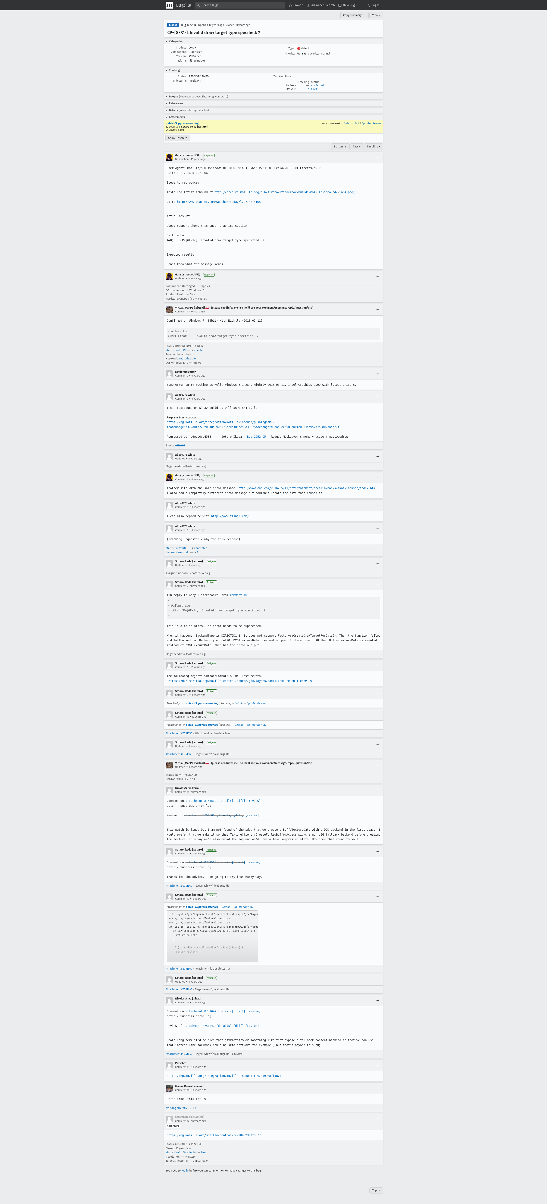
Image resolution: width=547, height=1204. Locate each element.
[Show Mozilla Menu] (169, 5)
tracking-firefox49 (177, 552)
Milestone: (180, 80)
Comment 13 (182, 898)
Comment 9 (181, 694)
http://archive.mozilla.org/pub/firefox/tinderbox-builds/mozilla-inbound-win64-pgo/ (285, 192)
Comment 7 (181, 585)
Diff (357, 123)
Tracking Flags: (283, 76)
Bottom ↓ (340, 146)
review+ (335, 123)
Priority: (290, 53)
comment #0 (238, 595)
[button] (373, 5)
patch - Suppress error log (182, 123)
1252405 (180, 445)
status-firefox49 (176, 350)
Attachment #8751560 (179, 754)
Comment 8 (181, 667)
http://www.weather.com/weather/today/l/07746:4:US (219, 201)
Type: (291, 48)
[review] (254, 800)
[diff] (240, 800)
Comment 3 (181, 398)
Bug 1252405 (256, 436)
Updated (180, 278)
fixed (314, 88)
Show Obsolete (177, 138)
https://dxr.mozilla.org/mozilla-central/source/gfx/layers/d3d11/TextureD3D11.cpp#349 (240, 681)
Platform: (181, 60)
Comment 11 (182, 791)
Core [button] (193, 47)
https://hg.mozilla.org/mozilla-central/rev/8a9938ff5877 (214, 1135)
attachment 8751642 (200, 1011)
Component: (179, 51)
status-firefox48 (176, 548)
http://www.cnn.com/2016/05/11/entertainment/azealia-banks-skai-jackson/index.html (307, 488)
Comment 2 (181, 375)
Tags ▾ (357, 146)
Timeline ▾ (373, 146)
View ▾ (376, 15)
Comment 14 (182, 1002)
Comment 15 (182, 1067)
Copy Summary (352, 15)
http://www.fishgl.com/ (230, 516)
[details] (225, 800)
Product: (181, 47)
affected (199, 350)
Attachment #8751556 (179, 733)
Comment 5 (181, 507)
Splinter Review (371, 123)
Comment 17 (182, 1121)
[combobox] (240, 5)
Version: (181, 56)
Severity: (313, 53)
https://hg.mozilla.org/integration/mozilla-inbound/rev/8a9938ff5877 (224, 1075)
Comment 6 (181, 530)
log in (185, 1170)
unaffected (317, 85)
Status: (182, 76)
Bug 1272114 (188, 25)
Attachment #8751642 (179, 989)
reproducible (187, 358)
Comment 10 (182, 716)
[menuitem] (296, 5)
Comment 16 (182, 1090)
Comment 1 (181, 311)
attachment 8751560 (200, 800)
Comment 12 (182, 853)
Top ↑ (376, 1190)
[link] (212, 936)
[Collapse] (377, 157)
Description (182, 159)
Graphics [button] (195, 51)
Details (348, 123)
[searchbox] (240, 5)
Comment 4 (181, 479)
